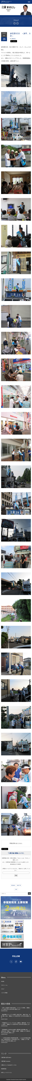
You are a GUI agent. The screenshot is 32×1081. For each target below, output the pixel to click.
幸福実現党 (3, 1068)
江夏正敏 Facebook (5, 1061)
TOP (16, 889)
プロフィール (4, 985)
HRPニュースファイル (6, 1072)
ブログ (2, 989)
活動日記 (13, 38)
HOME (2, 981)
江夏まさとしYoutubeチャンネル (8, 1065)
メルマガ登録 (4, 992)
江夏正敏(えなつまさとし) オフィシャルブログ (6, 2)
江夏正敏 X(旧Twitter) (6, 1057)
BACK (13, 885)
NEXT (18, 885)
